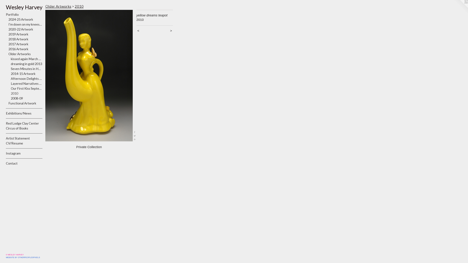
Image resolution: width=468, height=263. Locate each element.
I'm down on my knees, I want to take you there (25, 24)
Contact (12, 163)
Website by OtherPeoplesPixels (23, 257)
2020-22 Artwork (20, 29)
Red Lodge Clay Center (22, 123)
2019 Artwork (18, 34)
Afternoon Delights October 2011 (26, 79)
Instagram (13, 153)
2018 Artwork (18, 39)
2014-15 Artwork (23, 74)
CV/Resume (14, 143)
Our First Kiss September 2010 (26, 88)
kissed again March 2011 (26, 59)
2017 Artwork (18, 44)
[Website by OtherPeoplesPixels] (460, 7)
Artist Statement (18, 138)
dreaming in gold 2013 (26, 64)
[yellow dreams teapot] (89, 75)
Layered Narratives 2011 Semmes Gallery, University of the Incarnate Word (26, 83)
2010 (14, 93)
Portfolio (12, 14)
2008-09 (17, 98)
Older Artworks (19, 54)
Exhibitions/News (18, 113)
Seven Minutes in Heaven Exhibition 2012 (26, 69)
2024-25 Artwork (20, 19)
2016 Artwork (18, 49)
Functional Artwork (22, 103)
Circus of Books (17, 128)
